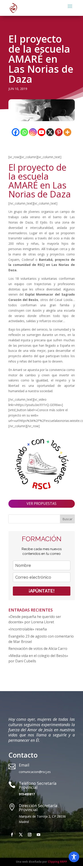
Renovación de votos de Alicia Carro (37, 648)
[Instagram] (33, 132)
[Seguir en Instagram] (29, 834)
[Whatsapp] (24, 132)
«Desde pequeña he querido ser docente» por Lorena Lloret (34, 619)
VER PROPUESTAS (41, 503)
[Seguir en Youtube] (38, 834)
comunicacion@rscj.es (35, 772)
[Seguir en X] (20, 834)
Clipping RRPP (57, 862)
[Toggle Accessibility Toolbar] (74, 857)
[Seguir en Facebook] (11, 834)
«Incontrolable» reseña (27, 629)
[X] (50, 132)
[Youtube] (41, 132)
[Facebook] (15, 132)
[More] (67, 132)
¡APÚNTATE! (41, 591)
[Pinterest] (59, 132)
